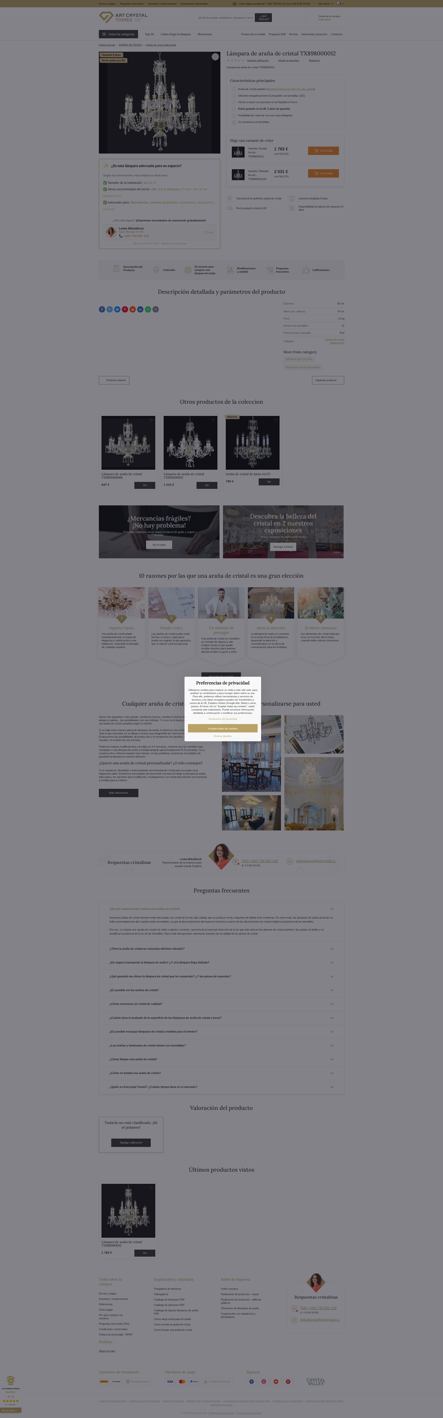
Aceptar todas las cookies (223, 728)
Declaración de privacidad (223, 718)
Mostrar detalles (223, 736)
